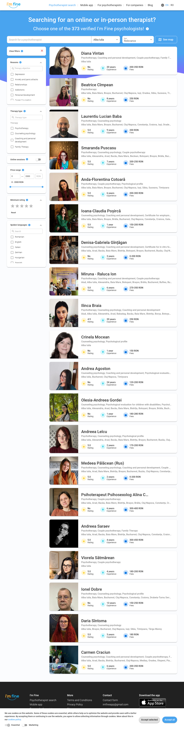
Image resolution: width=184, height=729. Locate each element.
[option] (27, 74)
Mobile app (86, 5)
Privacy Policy (75, 704)
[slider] (10, 187)
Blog (150, 5)
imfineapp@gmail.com (115, 704)
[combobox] (105, 39)
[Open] (117, 40)
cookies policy (14, 719)
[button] (138, 39)
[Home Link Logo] (12, 697)
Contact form (110, 700)
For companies (134, 5)
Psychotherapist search (62, 5)
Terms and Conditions (79, 700)
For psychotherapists (110, 5)
